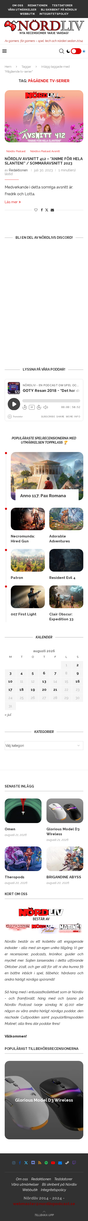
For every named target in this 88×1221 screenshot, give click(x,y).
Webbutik (27, 13)
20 (44, 690)
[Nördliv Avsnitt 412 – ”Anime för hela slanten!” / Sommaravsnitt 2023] (44, 116)
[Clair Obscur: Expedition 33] (66, 596)
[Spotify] (46, 1162)
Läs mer (11, 202)
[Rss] (39, 1162)
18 (21, 690)
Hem (8, 66)
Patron (17, 578)
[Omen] (23, 810)
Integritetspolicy (53, 13)
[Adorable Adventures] (66, 519)
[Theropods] (23, 858)
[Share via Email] (52, 210)
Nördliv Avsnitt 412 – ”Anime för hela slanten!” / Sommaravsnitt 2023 (44, 161)
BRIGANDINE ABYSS (63, 877)
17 (10, 690)
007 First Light (23, 614)
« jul (8, 715)
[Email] (60, 1162)
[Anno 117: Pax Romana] (47, 476)
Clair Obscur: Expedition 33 (61, 616)
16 (78, 681)
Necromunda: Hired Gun (23, 538)
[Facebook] (20, 1162)
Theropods (14, 877)
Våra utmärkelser (22, 9)
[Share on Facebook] (42, 210)
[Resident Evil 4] (66, 560)
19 (33, 690)
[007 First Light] (28, 596)
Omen (10, 829)
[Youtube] (53, 1162)
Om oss (17, 5)
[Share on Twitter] (46, 210)
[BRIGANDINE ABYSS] (64, 858)
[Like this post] (36, 210)
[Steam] (67, 1162)
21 (55, 690)
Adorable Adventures (59, 538)
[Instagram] (13, 1162)
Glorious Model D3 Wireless (63, 831)
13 (44, 681)
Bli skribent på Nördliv (59, 9)
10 (10, 681)
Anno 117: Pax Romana (43, 495)
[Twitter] (26, 1162)
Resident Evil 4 (62, 578)
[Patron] (28, 560)
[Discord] (33, 1162)
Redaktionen (37, 5)
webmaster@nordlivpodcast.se (44, 1203)
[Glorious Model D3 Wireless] (64, 810)
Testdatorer (62, 5)
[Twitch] (74, 1162)
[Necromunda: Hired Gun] (28, 519)
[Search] (61, 51)
